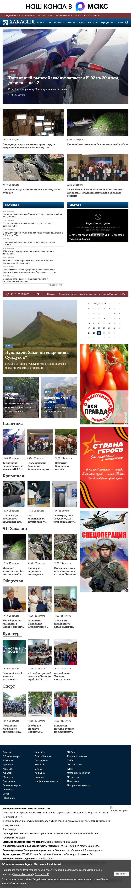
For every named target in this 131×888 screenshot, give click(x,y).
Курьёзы (7, 773)
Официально (107, 22)
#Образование (74, 764)
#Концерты (73, 777)
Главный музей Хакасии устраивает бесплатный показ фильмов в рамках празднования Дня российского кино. (30, 270)
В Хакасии (8, 760)
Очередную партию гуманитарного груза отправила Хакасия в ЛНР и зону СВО (33, 234)
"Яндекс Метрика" (23, 874)
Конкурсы (40, 773)
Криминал (106, 294)
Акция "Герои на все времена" (89, 16)
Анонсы (7, 752)
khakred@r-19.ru (44, 858)
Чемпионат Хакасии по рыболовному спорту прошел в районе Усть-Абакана (32, 215)
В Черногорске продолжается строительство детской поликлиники (28, 252)
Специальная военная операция (20, 16)
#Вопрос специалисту (78, 785)
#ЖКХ (70, 760)
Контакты (40, 752)
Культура (12, 633)
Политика (13, 423)
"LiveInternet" (42, 874)
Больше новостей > (56, 285)
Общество (13, 581)
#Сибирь (71, 752)
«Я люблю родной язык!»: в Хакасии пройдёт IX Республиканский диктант (25, 280)
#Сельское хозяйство (78, 773)
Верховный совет (63, 16)
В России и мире (11, 756)
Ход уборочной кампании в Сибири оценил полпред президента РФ (27, 224)
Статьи (120, 22)
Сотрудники (41, 760)
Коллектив (93, 22)
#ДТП (70, 768)
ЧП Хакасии (15, 528)
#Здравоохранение (77, 756)
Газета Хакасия (43, 756)
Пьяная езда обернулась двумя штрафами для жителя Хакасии (29, 243)
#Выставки (73, 781)
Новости (40, 22)
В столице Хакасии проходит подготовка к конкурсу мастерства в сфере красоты (28, 261)
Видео (82, 22)
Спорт (9, 686)
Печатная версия (56, 22)
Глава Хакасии (45, 16)
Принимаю (121, 874)
